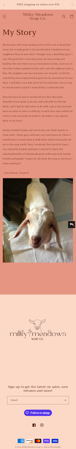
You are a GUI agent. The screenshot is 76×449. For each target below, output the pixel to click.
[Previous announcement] (4, 5)
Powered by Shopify (52, 447)
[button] (4, 16)
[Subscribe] (65, 400)
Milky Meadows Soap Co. (32, 447)
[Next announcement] (72, 5)
